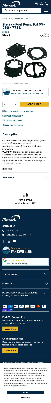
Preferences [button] (22, 386)
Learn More (10, 329)
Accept (25, 392)
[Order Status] (36, 4)
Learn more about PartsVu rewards (27, 93)
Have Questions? (14, 125)
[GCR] (5, 260)
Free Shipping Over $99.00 (19, 111)
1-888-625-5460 (11, 231)
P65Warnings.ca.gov (11, 163)
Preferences (25, 397)
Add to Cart (34, 104)
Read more (7, 169)
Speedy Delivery (14, 116)
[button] (47, 4)
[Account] (41, 4)
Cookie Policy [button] (18, 383)
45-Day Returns (13, 120)
